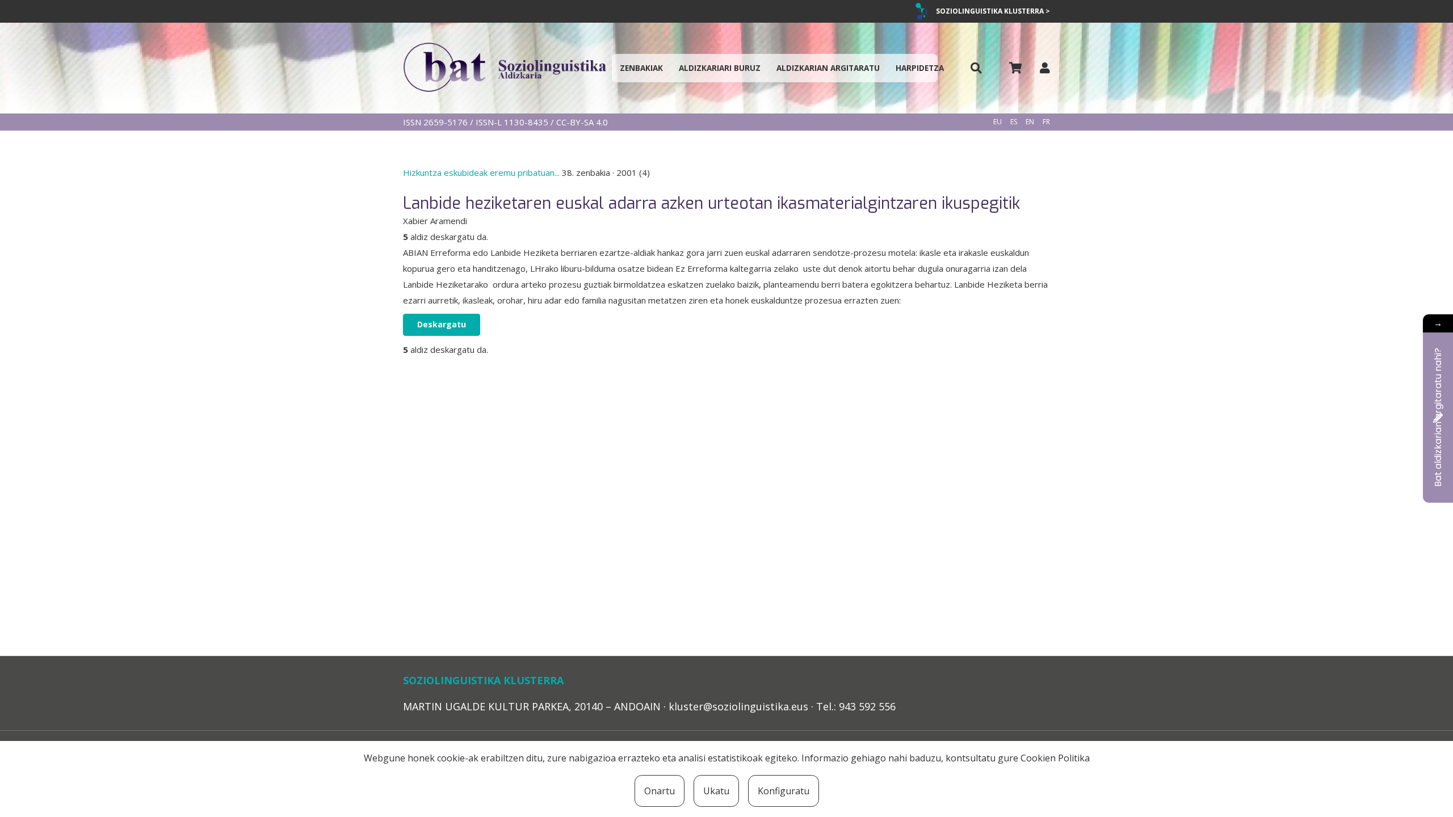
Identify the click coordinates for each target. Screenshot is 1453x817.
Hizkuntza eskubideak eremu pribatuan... (482, 172)
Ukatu (716, 791)
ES (1013, 122)
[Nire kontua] (1045, 67)
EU (997, 122)
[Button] (976, 68)
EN (1030, 122)
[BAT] (504, 68)
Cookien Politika (1055, 758)
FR (1046, 122)
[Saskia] (1015, 68)
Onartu (659, 791)
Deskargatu (441, 324)
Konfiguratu (783, 791)
